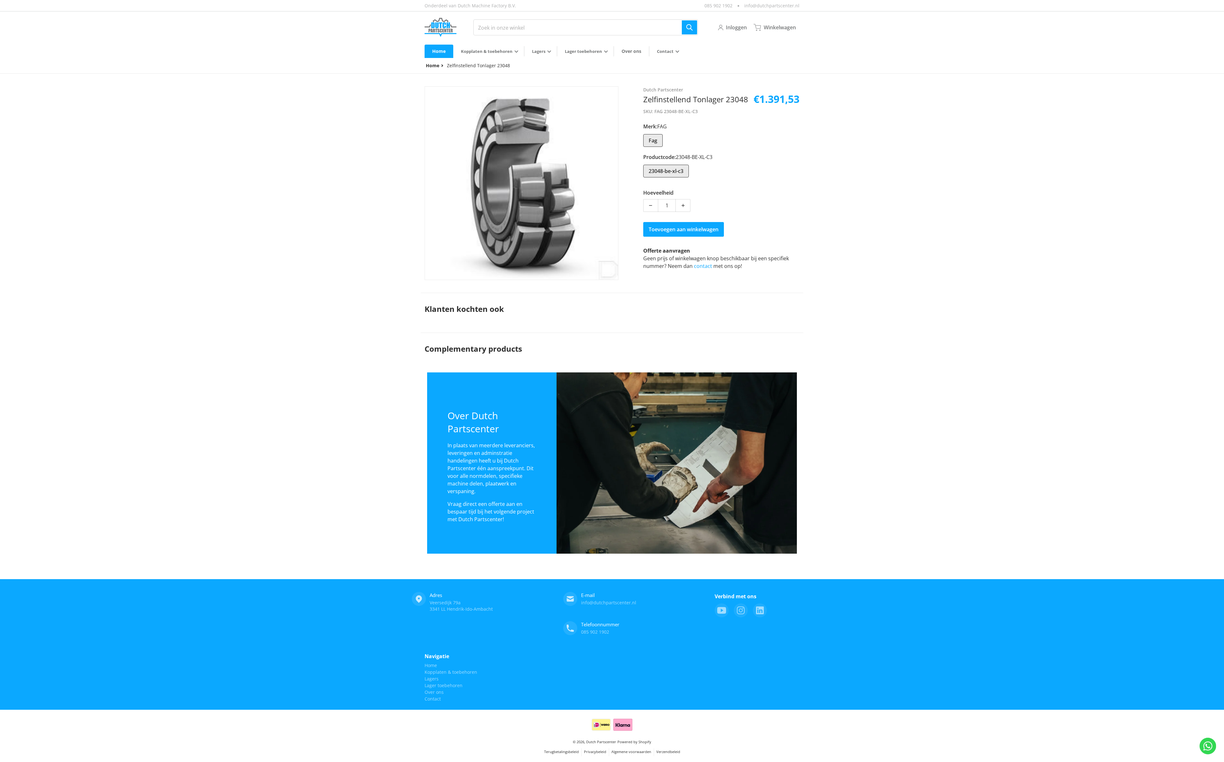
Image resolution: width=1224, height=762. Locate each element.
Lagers (432, 679)
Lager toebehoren (444, 685)
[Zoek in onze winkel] (689, 27)
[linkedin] (760, 610)
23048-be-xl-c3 (666, 171)
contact (703, 266)
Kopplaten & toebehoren (451, 672)
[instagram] (741, 610)
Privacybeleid (595, 751)
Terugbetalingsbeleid (561, 751)
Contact (433, 699)
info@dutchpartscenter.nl (771, 6)
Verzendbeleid (668, 751)
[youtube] (722, 610)
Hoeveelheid (658, 192)
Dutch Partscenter (601, 741)
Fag (653, 140)
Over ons (434, 692)
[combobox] (585, 27)
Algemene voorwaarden (631, 751)
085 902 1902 (718, 6)
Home (431, 665)
